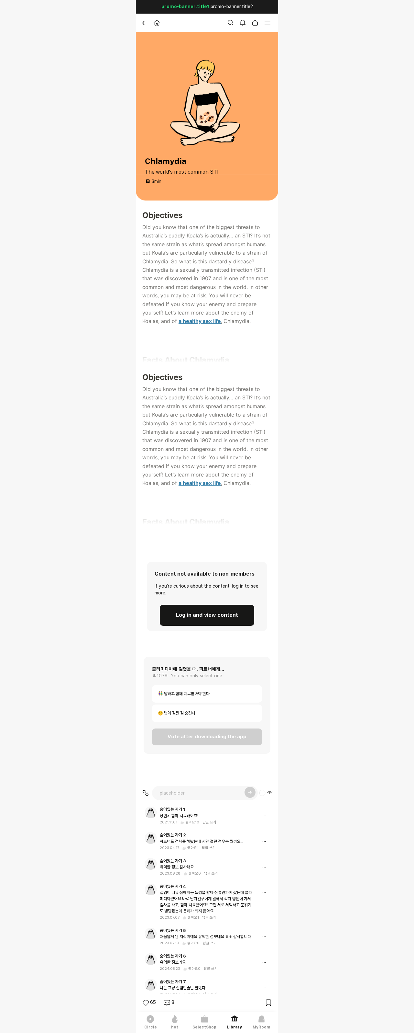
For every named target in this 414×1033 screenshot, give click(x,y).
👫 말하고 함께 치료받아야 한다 (184, 694)
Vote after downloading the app (207, 737)
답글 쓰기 (209, 822)
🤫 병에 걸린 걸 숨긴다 (176, 713)
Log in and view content (207, 615)
